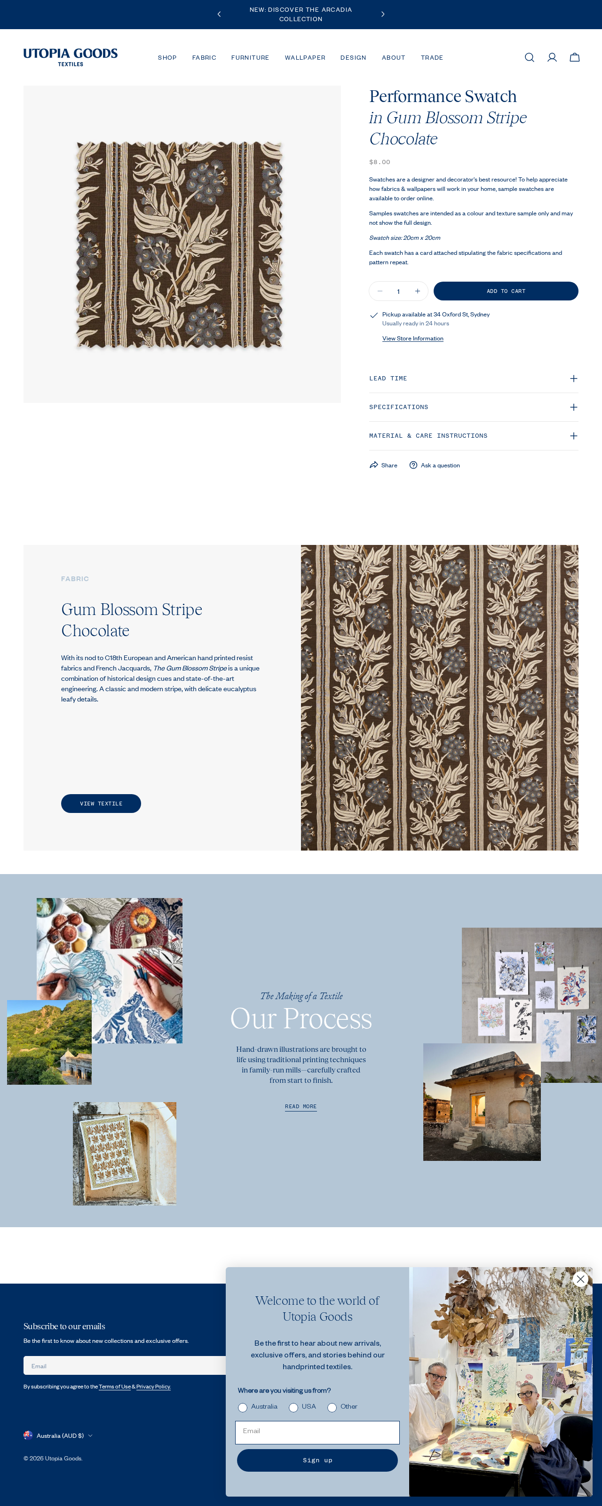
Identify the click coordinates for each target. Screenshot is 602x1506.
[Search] (529, 57)
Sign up (318, 1460)
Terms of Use (115, 1386)
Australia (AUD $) (60, 1435)
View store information (413, 338)
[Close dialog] (580, 1279)
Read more (301, 1106)
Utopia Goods (63, 1458)
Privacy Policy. (153, 1386)
